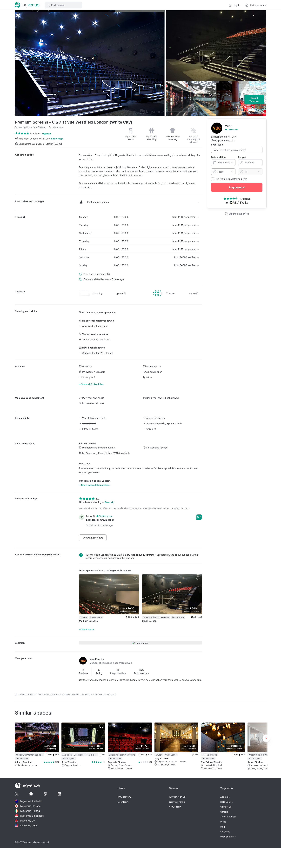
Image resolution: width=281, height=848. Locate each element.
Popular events (228, 836)
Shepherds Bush (51, 694)
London (23, 694)
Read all (46, 133)
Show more (87, 629)
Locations (225, 831)
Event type (217, 144)
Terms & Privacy (228, 816)
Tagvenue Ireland (30, 810)
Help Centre (226, 802)
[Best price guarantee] (108, 274)
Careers (224, 812)
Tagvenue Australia (31, 801)
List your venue (177, 802)
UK (16, 694)
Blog (222, 827)
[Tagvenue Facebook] (31, 793)
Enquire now (237, 187)
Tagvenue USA (28, 825)
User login (123, 802)
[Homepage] (27, 5)
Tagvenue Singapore (32, 815)
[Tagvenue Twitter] (17, 793)
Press (223, 822)
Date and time (218, 157)
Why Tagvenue (125, 797)
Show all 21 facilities (92, 384)
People (242, 157)
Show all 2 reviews (92, 537)
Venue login (175, 807)
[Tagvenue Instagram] (45, 793)
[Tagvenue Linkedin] (59, 793)
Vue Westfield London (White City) (41, 554)
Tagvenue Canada (30, 806)
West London (35, 694)
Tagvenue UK (27, 820)
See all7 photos (254, 100)
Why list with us (177, 797)
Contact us (225, 807)
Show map (57, 138)
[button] (63, 5)
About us (225, 797)
